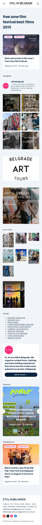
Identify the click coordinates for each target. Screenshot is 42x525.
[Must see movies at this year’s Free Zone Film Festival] (21, 44)
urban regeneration (15, 335)
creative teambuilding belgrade (20, 324)
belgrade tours (13, 320)
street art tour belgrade (17, 333)
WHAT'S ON (19, 37)
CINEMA (8, 37)
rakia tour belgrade (15, 331)
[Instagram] (12, 516)
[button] (4, 4)
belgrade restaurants (16, 318)
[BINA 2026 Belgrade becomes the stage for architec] (30, 140)
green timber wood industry (19, 326)
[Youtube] (4, 516)
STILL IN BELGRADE (14, 499)
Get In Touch (19, 374)
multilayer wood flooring (17, 329)
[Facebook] (15, 516)
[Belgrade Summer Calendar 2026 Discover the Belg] (30, 103)
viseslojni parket (14, 338)
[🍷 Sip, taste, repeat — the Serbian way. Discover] (11, 103)
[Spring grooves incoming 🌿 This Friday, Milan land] (30, 121)
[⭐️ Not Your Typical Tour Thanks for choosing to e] (11, 121)
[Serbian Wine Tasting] (21, 411)
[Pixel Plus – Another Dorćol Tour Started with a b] (11, 140)
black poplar (12, 322)
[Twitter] (8, 516)
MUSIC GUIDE (10, 446)
